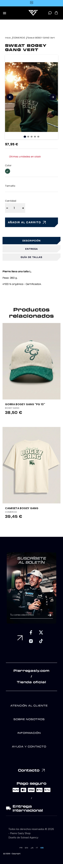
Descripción (31, 240)
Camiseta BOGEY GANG (21, 508)
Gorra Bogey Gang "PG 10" (25, 404)
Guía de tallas (31, 257)
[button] (59, 357)
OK (49, 615)
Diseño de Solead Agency (23, 838)
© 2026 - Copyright (11, 853)
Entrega (31, 248)
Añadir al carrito (24, 222)
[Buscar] (50, 14)
